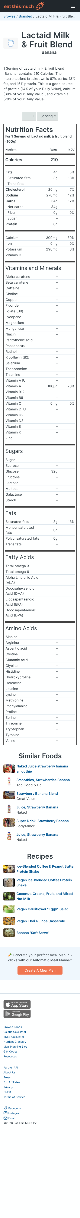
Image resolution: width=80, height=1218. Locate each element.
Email (11, 1118)
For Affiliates (11, 1082)
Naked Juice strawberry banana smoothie (42, 768)
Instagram (14, 1113)
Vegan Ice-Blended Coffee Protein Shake (44, 882)
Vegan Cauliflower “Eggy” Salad (42, 909)
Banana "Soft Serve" (32, 933)
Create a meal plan (40, 970)
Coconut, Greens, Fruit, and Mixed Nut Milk (44, 896)
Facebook (14, 1108)
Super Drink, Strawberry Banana (42, 821)
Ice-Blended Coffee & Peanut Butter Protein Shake (45, 869)
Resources (10, 1056)
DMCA (7, 1092)
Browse (9, 16)
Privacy (8, 1087)
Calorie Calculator (14, 1032)
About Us (9, 1072)
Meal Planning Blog (15, 1046)
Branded (25, 16)
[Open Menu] (73, 6)
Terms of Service (14, 1097)
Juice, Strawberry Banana (37, 807)
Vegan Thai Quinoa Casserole (40, 921)
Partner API (10, 1067)
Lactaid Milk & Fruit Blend (47, 39)
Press (7, 1077)
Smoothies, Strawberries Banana (43, 780)
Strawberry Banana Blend (37, 793)
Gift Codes (10, 1051)
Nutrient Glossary (14, 1041)
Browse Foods (12, 1027)
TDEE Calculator (13, 1036)
